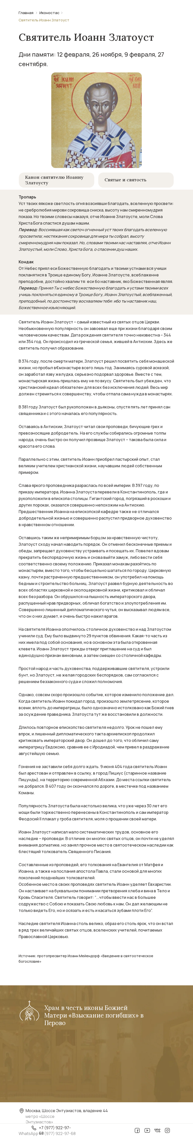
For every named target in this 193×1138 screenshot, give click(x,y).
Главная (26, 12)
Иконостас (49, 12)
